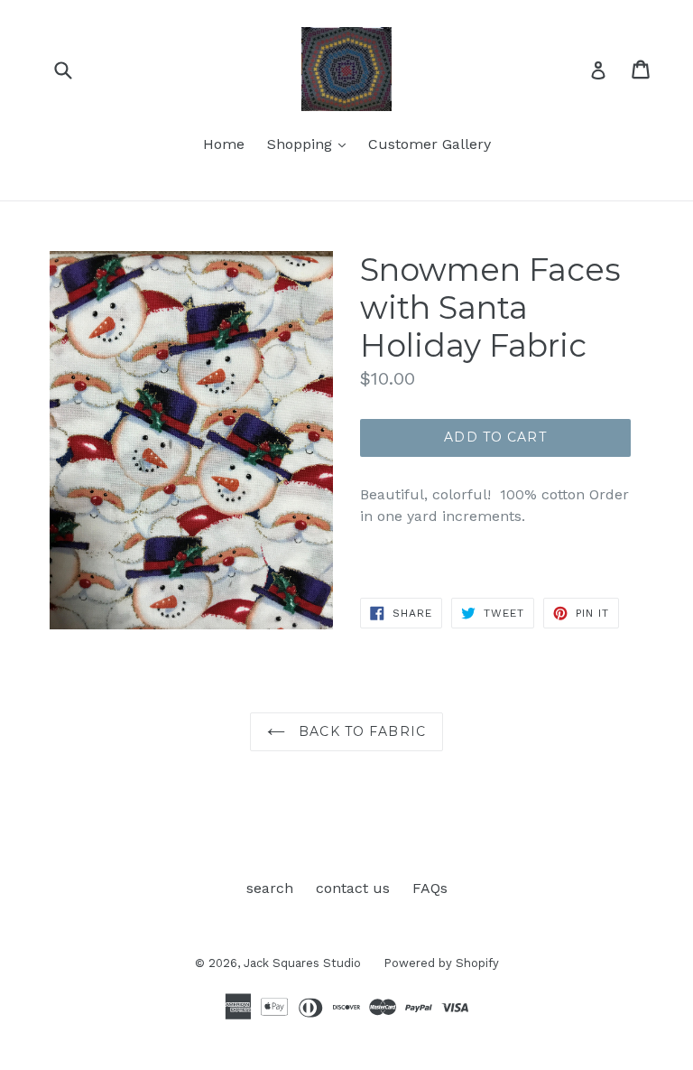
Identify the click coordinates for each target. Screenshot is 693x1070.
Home (224, 144)
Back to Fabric (360, 731)
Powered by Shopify (441, 963)
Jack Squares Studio (302, 963)
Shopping (311, 144)
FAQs (430, 888)
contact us (353, 888)
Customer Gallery (429, 144)
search (269, 888)
